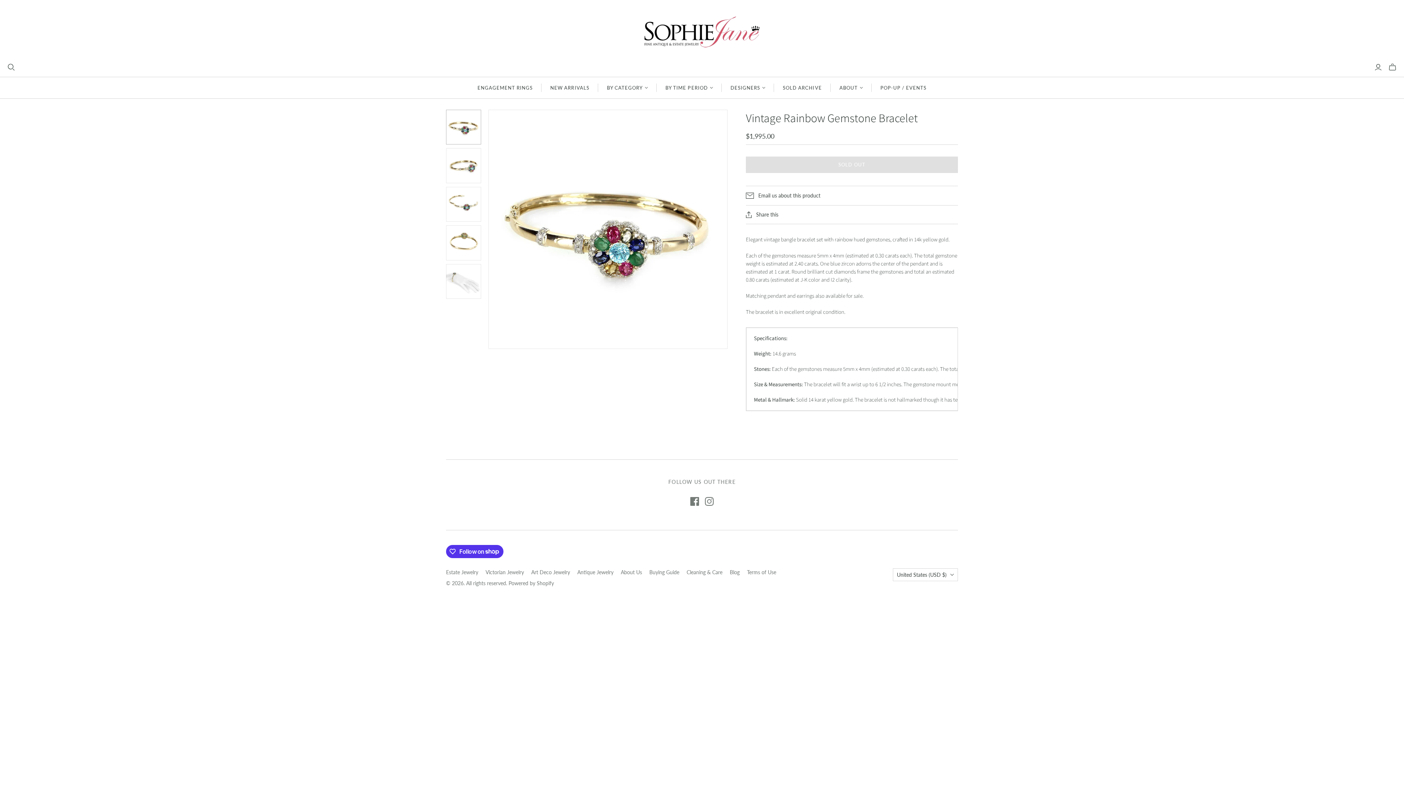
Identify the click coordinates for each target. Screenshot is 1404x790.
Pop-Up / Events (903, 88)
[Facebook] (694, 501)
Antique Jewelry (595, 572)
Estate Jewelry (462, 572)
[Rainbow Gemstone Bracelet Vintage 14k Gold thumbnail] (463, 127)
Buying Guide (664, 572)
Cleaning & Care (704, 572)
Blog (735, 572)
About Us (631, 572)
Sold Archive (802, 88)
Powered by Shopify (531, 583)
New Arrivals (569, 88)
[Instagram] (709, 501)
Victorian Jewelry (505, 572)
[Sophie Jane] (702, 32)
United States (922, 575)
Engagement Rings (505, 88)
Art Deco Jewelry (550, 572)
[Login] (1378, 67)
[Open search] (11, 67)
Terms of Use (761, 572)
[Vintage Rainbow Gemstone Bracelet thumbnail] (463, 165)
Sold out (851, 165)
